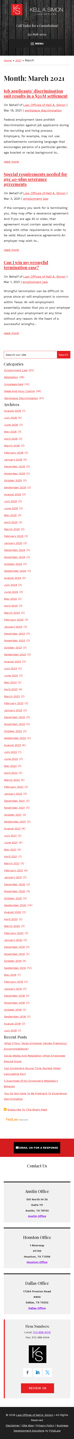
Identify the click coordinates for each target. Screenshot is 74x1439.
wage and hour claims (19, 391)
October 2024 (13, 564)
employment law (35, 198)
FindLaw (55, 1430)
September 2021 (15, 821)
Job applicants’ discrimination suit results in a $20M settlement (36, 93)
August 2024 (12, 578)
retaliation (11, 377)
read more (11, 161)
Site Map (28, 1425)
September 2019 (15, 968)
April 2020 (11, 919)
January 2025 (13, 543)
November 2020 (14, 891)
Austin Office (37, 1216)
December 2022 (14, 717)
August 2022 (12, 745)
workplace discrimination (43, 110)
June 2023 (11, 675)
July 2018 (10, 1030)
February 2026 (13, 452)
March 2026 (12, 445)
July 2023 (10, 668)
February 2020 (14, 933)
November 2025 (14, 473)
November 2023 (14, 640)
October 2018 (13, 1009)
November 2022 (14, 724)
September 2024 (15, 570)
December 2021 (14, 800)
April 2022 (11, 772)
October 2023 (13, 647)
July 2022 (10, 752)
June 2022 (11, 759)
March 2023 (12, 696)
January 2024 (13, 626)
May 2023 (10, 682)
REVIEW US (37, 1388)
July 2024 (10, 584)
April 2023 (11, 689)
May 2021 (10, 849)
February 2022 (13, 786)
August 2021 (12, 828)
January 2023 (13, 710)
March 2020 (12, 926)
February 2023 (13, 703)
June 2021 (11, 842)
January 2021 (13, 877)
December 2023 (14, 633)
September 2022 (15, 738)
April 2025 (11, 522)
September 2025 (15, 487)
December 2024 (14, 550)
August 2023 (12, 661)
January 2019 (13, 988)
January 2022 (13, 793)
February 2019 (13, 981)
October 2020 (13, 898)
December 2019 (14, 947)
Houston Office (37, 1262)
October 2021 (13, 814)
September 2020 (15, 905)
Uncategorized (13, 384)
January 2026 (13, 459)
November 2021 (14, 807)
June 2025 (11, 508)
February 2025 (13, 536)
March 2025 (12, 529)
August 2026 (12, 410)
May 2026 (10, 431)
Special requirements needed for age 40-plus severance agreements (35, 179)
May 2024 (10, 598)
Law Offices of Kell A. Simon (44, 105)
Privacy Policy (45, 1425)
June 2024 (11, 592)
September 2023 (15, 654)
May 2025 (10, 515)
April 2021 (10, 856)
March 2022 (12, 780)
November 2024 (14, 557)
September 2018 (15, 1016)
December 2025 (14, 466)
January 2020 (13, 940)
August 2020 (12, 912)
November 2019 (14, 954)
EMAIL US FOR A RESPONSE (38, 1147)
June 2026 (11, 424)
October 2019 (13, 960)
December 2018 (14, 995)
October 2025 (13, 480)
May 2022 (10, 766)
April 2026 (11, 438)
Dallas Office (37, 1308)
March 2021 (11, 863)
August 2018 (12, 1023)
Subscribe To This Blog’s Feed (27, 1109)
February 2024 (14, 619)
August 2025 (12, 494)
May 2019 (10, 974)
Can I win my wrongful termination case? (26, 265)
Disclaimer (13, 1425)
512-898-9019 (37, 34)
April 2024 (11, 605)
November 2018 (14, 1002)
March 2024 (12, 612)
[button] (36, 43)
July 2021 (10, 835)
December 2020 (14, 884)
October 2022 (13, 731)
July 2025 (10, 501)
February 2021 (13, 870)
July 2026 (10, 417)
